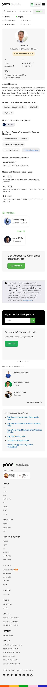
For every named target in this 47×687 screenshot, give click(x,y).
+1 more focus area (31, 150)
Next (19, 231)
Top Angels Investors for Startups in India (23, 418)
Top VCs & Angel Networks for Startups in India (24, 431)
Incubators (26, 20)
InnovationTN (7, 577)
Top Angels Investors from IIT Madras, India (24, 425)
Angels (20, 17)
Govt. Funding (7, 556)
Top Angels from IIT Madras (11, 649)
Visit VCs (11, 344)
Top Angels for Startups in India (12, 645)
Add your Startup (8, 635)
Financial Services (11, 150)
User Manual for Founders (11, 618)
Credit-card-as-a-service (13, 144)
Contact (5, 506)
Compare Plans (7, 604)
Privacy (5, 514)
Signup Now (16, 266)
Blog (4, 531)
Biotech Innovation (8, 569)
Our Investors (7, 499)
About (4, 488)
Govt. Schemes (10, 24)
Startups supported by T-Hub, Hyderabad (20, 446)
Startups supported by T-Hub (11, 663)
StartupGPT (6, 594)
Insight (5, 584)
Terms (4, 510)
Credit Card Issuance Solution (15, 139)
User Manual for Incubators (11, 625)
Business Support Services (14, 107)
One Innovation (7, 573)
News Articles (7, 527)
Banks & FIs (26, 24)
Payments (8, 113)
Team (4, 495)
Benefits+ (5, 608)
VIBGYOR (6, 581)
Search (39, 11)
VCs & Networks (10, 20)
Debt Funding (7, 560)
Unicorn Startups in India (18, 441)
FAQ (4, 503)
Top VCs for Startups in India (11, 652)
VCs (4, 548)
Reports (5, 524)
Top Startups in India (16, 436)
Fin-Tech (33, 107)
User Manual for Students (10, 621)
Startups (7, 17)
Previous (10, 213)
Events (5, 491)
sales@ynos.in (28, 300)
